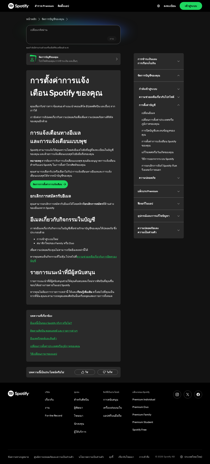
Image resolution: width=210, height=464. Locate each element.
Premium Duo (140, 407)
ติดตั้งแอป (63, 6)
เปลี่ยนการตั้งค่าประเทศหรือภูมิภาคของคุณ (55, 346)
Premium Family (141, 414)
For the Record (53, 415)
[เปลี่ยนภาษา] (158, 6)
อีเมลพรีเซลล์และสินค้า (43, 338)
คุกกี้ (111, 457)
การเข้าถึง (144, 457)
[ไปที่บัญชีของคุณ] (115, 59)
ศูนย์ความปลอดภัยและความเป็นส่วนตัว (54, 457)
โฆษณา (78, 415)
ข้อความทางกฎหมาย (18, 457)
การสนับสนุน (110, 399)
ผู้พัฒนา (78, 407)
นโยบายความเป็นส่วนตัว (91, 457)
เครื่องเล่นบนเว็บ (112, 407)
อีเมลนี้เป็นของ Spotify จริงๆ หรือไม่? (51, 323)
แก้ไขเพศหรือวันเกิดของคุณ (158, 152)
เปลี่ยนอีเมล (148, 113)
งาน (47, 407)
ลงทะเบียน (170, 6)
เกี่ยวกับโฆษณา (126, 457)
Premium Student (142, 422)
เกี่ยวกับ (49, 399)
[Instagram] (177, 394)
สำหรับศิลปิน (81, 399)
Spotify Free (139, 429)
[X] (188, 394)
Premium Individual (143, 399)
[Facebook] (198, 394)
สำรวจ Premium (44, 6)
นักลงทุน (79, 423)
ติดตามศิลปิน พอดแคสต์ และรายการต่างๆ (54, 331)
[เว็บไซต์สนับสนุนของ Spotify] (19, 6)
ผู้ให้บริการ (80, 432)
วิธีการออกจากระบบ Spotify (158, 159)
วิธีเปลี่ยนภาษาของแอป (43, 354)
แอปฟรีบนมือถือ (112, 415)
